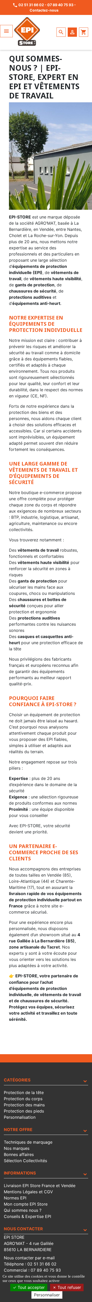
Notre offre (18, 1129)
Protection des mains (24, 1104)
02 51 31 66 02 (31, 5)
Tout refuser (68, 1287)
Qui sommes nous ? (22, 1210)
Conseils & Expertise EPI (27, 1216)
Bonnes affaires (19, 1154)
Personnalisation (20, 1117)
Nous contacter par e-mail (29, 1257)
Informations (20, 1173)
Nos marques (16, 1148)
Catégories (17, 1079)
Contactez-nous (44, 10)
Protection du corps (23, 1098)
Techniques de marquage (28, 1142)
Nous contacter (23, 1228)
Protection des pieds (24, 1111)
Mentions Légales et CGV (28, 1191)
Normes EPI (15, 1197)
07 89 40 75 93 (60, 5)
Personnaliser (47, 1294)
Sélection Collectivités (25, 1160)
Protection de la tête (24, 1092)
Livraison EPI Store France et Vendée (39, 1185)
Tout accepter (30, 1287)
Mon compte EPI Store (26, 1204)
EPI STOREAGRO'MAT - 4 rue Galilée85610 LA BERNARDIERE (28, 1243)
